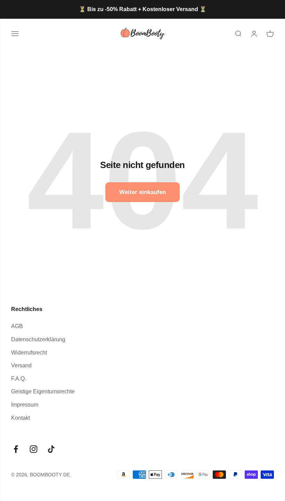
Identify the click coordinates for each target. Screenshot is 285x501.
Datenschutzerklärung (38, 339)
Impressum (24, 405)
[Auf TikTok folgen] (51, 449)
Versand (21, 365)
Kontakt (20, 418)
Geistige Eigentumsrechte (43, 391)
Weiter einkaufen (142, 192)
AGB (17, 326)
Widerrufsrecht (29, 353)
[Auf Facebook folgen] (16, 449)
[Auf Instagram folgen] (33, 449)
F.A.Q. (18, 379)
